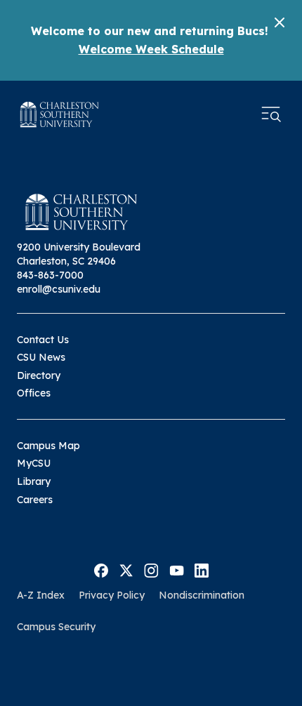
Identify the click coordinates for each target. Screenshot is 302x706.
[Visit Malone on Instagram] (151, 569)
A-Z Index (41, 595)
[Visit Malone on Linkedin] (202, 569)
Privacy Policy (112, 595)
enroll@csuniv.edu (58, 289)
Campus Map (48, 445)
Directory (38, 375)
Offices (34, 393)
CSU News (41, 357)
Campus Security (56, 626)
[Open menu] (271, 114)
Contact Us (43, 339)
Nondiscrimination (201, 595)
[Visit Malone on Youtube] (176, 569)
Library (34, 481)
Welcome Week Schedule (151, 49)
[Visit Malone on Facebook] (101, 569)
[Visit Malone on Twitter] (126, 569)
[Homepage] (59, 114)
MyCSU (34, 463)
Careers (35, 499)
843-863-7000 (50, 275)
